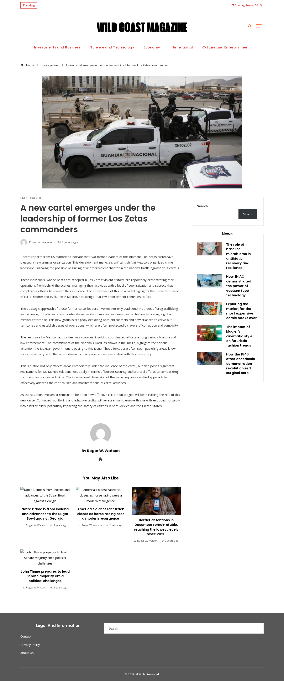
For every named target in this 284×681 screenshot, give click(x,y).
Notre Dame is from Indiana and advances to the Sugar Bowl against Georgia (45, 514)
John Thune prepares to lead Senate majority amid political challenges (45, 576)
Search (202, 206)
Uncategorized (30, 198)
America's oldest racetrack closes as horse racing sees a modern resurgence (100, 514)
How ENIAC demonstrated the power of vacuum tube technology (238, 286)
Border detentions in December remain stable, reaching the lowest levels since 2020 (156, 527)
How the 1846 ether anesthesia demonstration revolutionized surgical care (240, 363)
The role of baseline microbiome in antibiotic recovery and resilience (238, 256)
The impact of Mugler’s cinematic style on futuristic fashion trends (239, 336)
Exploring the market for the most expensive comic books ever (241, 311)
